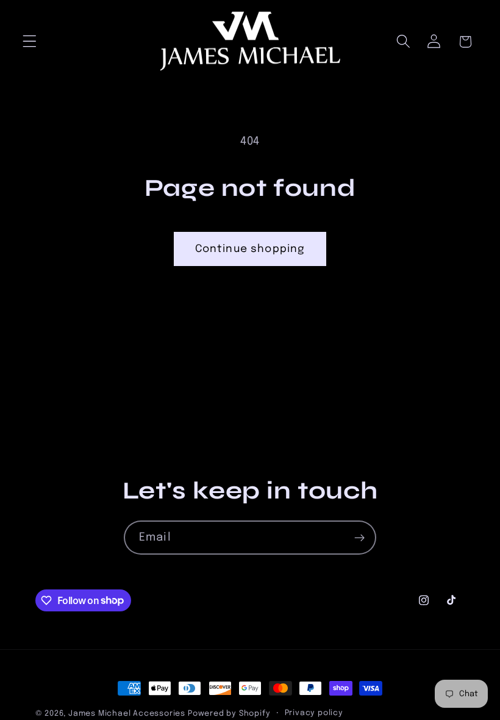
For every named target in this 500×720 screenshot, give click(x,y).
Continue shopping (250, 248)
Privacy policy (314, 713)
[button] (29, 41)
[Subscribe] (359, 537)
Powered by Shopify (229, 714)
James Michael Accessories (126, 714)
